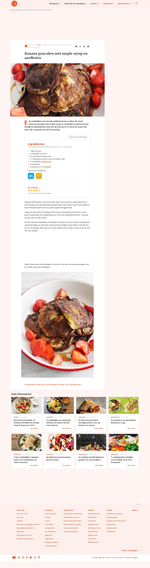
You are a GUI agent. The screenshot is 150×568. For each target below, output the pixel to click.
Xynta (135, 557)
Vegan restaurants (71, 531)
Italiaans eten (93, 524)
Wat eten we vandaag (74, 3)
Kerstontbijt (111, 524)
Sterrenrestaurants (71, 528)
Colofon (20, 521)
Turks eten (92, 521)
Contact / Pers (22, 514)
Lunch (39, 45)
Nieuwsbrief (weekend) (25, 528)
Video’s (135, 510)
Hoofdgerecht (50, 531)
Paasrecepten (112, 528)
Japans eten (93, 535)
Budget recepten (51, 542)
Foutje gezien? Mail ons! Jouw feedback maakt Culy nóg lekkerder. (53, 384)
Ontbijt (47, 517)
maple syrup (46, 161)
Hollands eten (93, 542)
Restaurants (123, 3)
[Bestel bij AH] (31, 176)
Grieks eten (92, 517)
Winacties (20, 531)
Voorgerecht (50, 528)
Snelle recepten (51, 546)
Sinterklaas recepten (114, 514)
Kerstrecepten (50, 514)
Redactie (31, 45)
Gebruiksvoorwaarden (25, 539)
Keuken (93, 3)
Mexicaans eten (94, 514)
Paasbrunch (111, 531)
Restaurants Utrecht (71, 517)
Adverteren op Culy (24, 535)
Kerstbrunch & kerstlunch (116, 521)
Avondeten (49, 524)
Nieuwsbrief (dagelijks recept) (28, 524)
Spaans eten (93, 531)
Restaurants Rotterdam (73, 521)
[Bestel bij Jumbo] (39, 176)
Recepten (54, 3)
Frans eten (92, 539)
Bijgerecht (49, 535)
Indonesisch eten (94, 528)
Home (12, 10)
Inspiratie (107, 3)
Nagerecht (49, 539)
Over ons (20, 517)
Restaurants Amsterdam (73, 514)
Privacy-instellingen (129, 550)
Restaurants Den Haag (72, 524)
